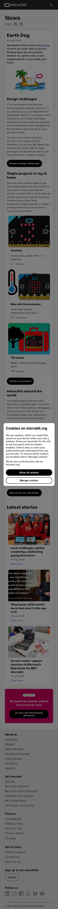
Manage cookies (29, 480)
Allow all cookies (29, 472)
